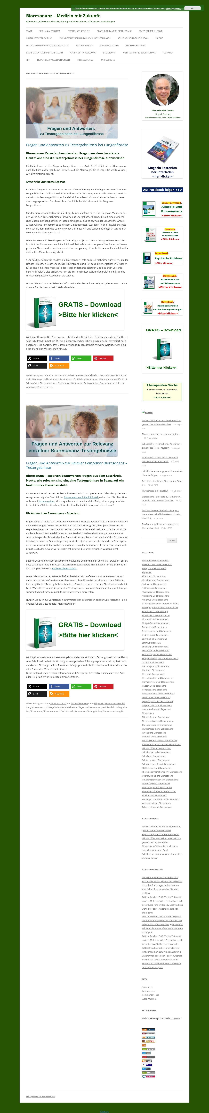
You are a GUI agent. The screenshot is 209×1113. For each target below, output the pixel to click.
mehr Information (173, 8)
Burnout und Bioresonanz (154, 627)
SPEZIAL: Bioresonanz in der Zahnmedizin (47, 45)
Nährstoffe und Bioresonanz (156, 717)
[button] (37, 358)
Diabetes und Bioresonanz (155, 634)
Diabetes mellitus (109, 45)
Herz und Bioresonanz (153, 674)
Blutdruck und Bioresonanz (155, 619)
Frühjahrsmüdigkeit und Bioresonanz (160, 658)
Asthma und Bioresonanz (154, 587)
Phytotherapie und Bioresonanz (157, 728)
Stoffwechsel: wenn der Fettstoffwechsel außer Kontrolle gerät (162, 908)
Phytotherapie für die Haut (155, 490)
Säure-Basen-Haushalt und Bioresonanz (161, 744)
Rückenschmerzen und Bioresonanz (159, 740)
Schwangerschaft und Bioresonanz (159, 764)
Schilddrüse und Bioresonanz (156, 752)
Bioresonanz (36, 711)
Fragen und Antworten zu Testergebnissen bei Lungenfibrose (77, 144)
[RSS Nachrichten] (148, 1057)
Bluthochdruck (84, 45)
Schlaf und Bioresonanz (153, 756)
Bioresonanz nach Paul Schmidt (55, 383)
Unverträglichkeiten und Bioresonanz (160, 779)
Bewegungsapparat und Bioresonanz (160, 607)
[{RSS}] (148, 1049)
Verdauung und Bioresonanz (156, 783)
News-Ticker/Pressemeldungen (53, 60)
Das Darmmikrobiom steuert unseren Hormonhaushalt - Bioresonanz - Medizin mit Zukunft (162, 881)
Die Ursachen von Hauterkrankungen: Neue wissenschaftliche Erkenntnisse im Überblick (161, 514)
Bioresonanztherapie (110, 383)
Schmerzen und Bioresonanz (156, 760)
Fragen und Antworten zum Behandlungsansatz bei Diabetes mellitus (160, 889)
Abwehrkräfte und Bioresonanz (105, 375)
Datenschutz (107, 60)
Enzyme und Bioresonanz (154, 638)
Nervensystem (46, 501)
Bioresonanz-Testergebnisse (85, 383)
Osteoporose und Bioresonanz (157, 724)
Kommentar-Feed (150, 994)
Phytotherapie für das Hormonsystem (160, 434)
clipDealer (175, 1018)
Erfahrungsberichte (79, 31)
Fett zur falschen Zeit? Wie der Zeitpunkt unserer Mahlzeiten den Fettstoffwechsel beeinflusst (162, 940)
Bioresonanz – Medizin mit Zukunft (63, 16)
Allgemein (99, 703)
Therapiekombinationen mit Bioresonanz (162, 771)
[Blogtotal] (148, 1041)
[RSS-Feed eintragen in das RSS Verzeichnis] (148, 1030)
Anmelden (147, 987)
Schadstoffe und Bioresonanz (156, 748)
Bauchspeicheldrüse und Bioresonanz (160, 603)
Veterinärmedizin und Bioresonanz (159, 791)
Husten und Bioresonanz (154, 685)
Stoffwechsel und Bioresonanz (156, 767)
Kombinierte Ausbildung (83, 52)
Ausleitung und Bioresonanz (155, 595)
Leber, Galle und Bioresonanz (156, 697)
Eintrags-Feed (148, 990)
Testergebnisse (45, 387)
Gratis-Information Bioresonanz (114, 31)
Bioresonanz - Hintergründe (99, 379)
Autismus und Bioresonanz (155, 599)
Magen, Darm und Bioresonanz (157, 705)
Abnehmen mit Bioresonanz (155, 560)
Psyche (159, 38)
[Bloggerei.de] (148, 1077)
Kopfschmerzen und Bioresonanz (158, 693)
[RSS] (144, 1045)
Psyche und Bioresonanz (154, 732)
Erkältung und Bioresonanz (155, 646)
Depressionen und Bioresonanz (157, 631)
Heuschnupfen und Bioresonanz (157, 677)
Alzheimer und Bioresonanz (155, 580)
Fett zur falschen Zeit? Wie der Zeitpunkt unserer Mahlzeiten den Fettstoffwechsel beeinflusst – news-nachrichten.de (162, 955)
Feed (150, 412)
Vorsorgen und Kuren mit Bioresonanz (160, 799)
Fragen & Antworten (50, 31)
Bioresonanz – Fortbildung (155, 611)
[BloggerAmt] (148, 1037)
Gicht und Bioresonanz (153, 662)
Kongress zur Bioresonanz (154, 689)
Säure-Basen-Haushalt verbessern (44, 52)
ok (192, 8)
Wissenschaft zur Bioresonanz (139, 52)
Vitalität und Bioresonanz (154, 795)
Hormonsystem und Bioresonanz (158, 681)
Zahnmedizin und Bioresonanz (157, 807)
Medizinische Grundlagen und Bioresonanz (81, 707)
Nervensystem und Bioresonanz (157, 721)
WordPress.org (149, 998)
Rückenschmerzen (135, 45)
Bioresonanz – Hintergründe (155, 615)
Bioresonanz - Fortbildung (72, 379)
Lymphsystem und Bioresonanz (157, 701)
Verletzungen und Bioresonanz (157, 787)
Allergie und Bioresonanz (154, 568)
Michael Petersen (75, 375)
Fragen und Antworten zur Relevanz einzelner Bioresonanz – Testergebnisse (76, 465)
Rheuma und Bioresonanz (154, 736)
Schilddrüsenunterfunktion (133, 38)
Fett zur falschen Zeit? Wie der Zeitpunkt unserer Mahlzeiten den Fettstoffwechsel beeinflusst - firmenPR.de (162, 901)
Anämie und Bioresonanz (154, 584)
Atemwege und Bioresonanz (45, 379)
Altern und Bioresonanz (153, 576)
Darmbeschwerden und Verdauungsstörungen (85, 38)
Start (29, 31)
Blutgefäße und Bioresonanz (155, 623)
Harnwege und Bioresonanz (155, 666)
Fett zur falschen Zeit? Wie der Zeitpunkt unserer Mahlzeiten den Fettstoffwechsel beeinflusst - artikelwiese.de (162, 920)
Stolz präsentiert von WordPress (40, 1096)
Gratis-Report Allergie (150, 31)
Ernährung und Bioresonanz (155, 650)
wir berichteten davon (64, 568)
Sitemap (104, 1111)
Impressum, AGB (85, 60)
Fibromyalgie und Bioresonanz (157, 654)
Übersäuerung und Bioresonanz (157, 775)
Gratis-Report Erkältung (39, 38)
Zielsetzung (109, 52)
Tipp (28, 60)
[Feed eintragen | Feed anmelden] (147, 1061)
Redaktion (168, 52)
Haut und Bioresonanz (153, 670)
